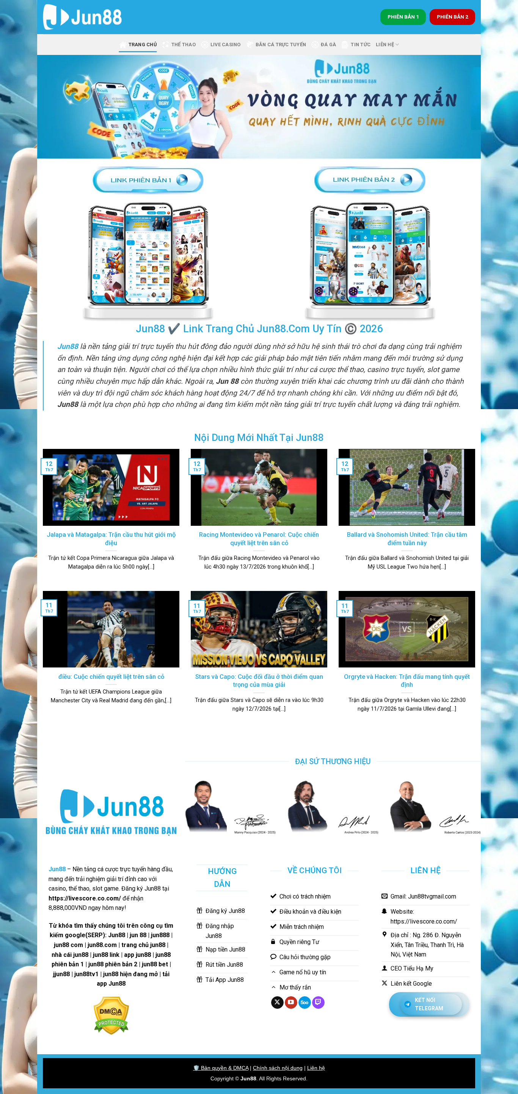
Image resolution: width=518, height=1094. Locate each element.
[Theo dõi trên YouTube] (291, 1002)
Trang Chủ (143, 44)
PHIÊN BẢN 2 (452, 17)
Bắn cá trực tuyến (281, 44)
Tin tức (360, 44)
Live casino (225, 44)
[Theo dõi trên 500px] (304, 1002)
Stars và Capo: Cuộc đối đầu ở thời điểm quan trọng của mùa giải (259, 681)
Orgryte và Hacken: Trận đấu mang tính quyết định (407, 681)
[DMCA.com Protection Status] (111, 1015)
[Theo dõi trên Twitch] (318, 1002)
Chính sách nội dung (278, 1068)
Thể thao (183, 44)
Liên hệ (316, 1068)
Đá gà (328, 44)
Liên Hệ (385, 44)
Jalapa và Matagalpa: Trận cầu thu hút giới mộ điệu (111, 539)
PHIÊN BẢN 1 (403, 17)
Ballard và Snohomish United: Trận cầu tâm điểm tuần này (407, 539)
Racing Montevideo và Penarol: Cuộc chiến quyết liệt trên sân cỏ (259, 539)
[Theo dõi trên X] (277, 1002)
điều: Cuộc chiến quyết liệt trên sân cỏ (111, 676)
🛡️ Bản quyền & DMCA (220, 1068)
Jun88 (248, 1078)
